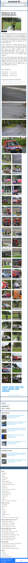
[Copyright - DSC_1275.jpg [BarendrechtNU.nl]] (6, 159)
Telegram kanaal (5, 514)
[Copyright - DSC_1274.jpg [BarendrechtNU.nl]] (14, 145)
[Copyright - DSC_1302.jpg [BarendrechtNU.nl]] (6, 295)
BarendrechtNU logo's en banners (9, 545)
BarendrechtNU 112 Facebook (8, 524)
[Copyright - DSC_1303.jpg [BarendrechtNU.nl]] (17, 295)
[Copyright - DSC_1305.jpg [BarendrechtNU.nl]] (6, 305)
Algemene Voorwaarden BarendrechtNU (10, 548)
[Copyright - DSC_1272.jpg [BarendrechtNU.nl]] (14, 93)
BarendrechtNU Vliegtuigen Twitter (9, 538)
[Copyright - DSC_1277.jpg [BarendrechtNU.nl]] (6, 169)
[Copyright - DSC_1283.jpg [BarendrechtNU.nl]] (17, 190)
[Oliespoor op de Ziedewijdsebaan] (11, 23)
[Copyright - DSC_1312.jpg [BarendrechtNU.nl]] (17, 336)
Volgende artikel (17, 395)
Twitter (3, 509)
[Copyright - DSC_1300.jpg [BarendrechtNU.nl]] (6, 284)
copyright (10, 81)
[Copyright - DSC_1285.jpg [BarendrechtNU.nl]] (17, 201)
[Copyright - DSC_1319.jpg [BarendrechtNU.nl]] (6, 378)
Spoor (17, 389)
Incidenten (4, 486)
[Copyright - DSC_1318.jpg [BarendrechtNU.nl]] (17, 368)
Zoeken (3, 497)
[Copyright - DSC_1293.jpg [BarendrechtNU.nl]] (17, 242)
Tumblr (3, 516)
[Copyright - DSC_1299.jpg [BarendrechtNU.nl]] (17, 274)
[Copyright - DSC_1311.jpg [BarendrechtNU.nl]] (6, 336)
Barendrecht (5, 387)
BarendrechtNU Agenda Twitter (8, 536)
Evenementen (5, 487)
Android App (4, 504)
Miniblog (3, 479)
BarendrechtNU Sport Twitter (8, 539)
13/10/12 (12, 72)
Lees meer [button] (3, 562)
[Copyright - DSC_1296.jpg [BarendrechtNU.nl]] (6, 263)
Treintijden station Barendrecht (8, 484)
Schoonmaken (11, 389)
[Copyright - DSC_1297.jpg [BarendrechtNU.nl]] (17, 263)
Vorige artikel (10, 395)
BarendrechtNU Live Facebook (8, 523)
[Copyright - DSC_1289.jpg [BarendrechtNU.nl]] (17, 222)
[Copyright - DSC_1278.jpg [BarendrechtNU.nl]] (17, 169)
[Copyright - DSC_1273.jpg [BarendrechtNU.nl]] (14, 127)
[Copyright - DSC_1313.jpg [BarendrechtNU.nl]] (6, 347)
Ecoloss (17, 387)
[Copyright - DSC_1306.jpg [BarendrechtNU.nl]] (17, 305)
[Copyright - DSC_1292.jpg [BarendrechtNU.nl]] (6, 242)
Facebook (4, 511)
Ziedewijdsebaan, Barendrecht (6, 404)
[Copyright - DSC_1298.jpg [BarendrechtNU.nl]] (6, 274)
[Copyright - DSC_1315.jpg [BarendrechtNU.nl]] (6, 357)
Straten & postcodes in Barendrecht (9, 500)
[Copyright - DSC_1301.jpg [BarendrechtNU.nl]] (17, 284)
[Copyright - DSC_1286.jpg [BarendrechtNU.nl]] (6, 211)
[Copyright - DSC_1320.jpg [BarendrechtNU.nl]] (17, 378)
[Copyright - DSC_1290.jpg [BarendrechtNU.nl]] (6, 232)
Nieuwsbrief (4, 506)
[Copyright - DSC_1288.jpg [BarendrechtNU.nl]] (6, 222)
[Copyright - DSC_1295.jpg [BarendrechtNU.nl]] (17, 253)
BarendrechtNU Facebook (7, 521)
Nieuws (3, 476)
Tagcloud (4, 499)
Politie (3, 408)
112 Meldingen (5, 478)
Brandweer (11, 387)
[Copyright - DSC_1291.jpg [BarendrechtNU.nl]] (17, 232)
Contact (3, 552)
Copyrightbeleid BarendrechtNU (8, 546)
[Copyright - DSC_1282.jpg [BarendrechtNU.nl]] (6, 190)
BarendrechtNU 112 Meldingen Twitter (10, 531)
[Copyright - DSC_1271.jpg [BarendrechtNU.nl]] (14, 110)
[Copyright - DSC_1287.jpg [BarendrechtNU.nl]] (17, 211)
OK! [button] (21, 560)
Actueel (3, 474)
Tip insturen (4, 553)
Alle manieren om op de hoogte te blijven (10, 517)
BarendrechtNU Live (6, 481)
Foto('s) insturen (5, 555)
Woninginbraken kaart (6, 494)
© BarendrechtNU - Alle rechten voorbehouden (11, 543)
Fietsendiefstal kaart (6, 492)
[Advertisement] (17, 8)
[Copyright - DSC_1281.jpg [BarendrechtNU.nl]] (17, 180)
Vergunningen (5, 496)
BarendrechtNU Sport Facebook (8, 526)
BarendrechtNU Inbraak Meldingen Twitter (10, 534)
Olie (22, 387)
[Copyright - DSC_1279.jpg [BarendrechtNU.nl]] (6, 180)
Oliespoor (4, 389)
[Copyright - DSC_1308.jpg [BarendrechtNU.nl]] (17, 316)
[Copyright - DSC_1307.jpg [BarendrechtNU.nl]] (6, 316)
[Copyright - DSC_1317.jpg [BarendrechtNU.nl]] (6, 368)
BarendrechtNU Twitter (6, 530)
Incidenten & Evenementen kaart (8, 489)
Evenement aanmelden (7, 557)
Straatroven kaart (5, 491)
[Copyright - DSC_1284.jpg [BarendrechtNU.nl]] (6, 201)
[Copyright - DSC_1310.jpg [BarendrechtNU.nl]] (17, 326)
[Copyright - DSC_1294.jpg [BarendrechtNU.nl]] (6, 253)
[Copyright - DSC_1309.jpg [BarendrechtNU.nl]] (6, 326)
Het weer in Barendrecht (7, 482)
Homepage (4, 473)
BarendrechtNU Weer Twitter (8, 533)
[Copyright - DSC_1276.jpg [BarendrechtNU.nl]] (17, 159)
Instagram (4, 512)
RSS (3, 507)
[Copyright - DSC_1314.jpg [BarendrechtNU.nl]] (17, 347)
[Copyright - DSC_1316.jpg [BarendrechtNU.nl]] (17, 357)
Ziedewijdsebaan (6, 391)
